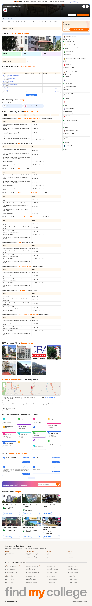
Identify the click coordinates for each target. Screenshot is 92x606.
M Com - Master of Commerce (59, 115)
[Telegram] (9, 601)
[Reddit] (7, 601)
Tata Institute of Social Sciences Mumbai (33, 553)
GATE (47, 553)
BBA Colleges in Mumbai (9, 579)
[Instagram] (5, 601)
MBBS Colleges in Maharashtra (31, 582)
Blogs (6, 554)
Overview (5, 18)
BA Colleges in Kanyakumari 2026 (32, 572)
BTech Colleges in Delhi (51, 568)
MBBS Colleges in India (30, 576)
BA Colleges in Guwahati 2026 (11, 572)
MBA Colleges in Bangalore (73, 569)
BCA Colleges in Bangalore (52, 579)
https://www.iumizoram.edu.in (49, 397)
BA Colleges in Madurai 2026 (31, 568)
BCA (32, 115)
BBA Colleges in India (9, 576)
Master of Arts (5, 87)
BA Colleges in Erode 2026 (10, 569)
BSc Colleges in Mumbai (72, 582)
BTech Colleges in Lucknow (52, 572)
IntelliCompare (70, 557)
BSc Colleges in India (71, 576)
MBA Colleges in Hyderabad (73, 572)
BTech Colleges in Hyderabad (52, 569)
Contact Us (70, 554)
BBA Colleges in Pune (9, 582)
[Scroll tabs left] (2, 115)
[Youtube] (11, 601)
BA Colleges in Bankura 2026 (10, 566)
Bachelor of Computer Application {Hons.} (10, 84)
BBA (27, 115)
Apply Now (57, 75)
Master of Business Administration (9, 78)
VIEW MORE (31, 477)
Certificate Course (6, 90)
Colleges (9, 6)
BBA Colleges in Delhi (9, 578)
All (5, 115)
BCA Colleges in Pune (51, 582)
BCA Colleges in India (51, 576)
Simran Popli (7, 15)
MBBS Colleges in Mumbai (31, 579)
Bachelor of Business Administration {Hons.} (11, 75)
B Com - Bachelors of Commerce (16, 115)
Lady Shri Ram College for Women (32, 554)
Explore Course (8, 513)
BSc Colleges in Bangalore (72, 579)
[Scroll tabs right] (60, 115)
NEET (47, 557)
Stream (4, 69)
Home (5, 6)
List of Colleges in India (9, 553)
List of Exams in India (9, 556)
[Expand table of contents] (59, 28)
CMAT (48, 556)
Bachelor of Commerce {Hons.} (8, 81)
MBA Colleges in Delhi (72, 568)
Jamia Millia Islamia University (31, 557)
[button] (31, 387)
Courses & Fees (11, 18)
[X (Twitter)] (16, 601)
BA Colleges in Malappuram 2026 (32, 566)
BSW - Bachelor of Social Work (42, 115)
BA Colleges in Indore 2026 (10, 568)
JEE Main (48, 554)
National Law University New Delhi (32, 556)
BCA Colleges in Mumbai (51, 578)
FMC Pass (69, 556)
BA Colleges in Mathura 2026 (31, 569)
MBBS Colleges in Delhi (30, 578)
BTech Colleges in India (51, 566)
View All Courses (31, 95)
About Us (69, 553)
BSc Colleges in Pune (71, 578)
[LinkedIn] (13, 601)
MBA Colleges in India (72, 566)
